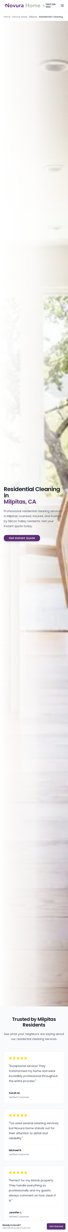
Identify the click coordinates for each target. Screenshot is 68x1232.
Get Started (56, 1226)
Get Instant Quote (22, 538)
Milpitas (33, 16)
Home (7, 16)
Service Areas (19, 16)
